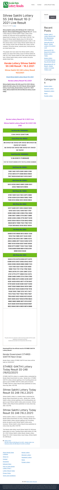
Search (46, 14)
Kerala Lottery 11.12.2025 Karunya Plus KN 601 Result (49, 60)
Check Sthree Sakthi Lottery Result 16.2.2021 (20, 77)
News (45, 93)
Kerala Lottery (8, 440)
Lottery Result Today (49, 4)
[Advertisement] (20, 107)
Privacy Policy (7, 473)
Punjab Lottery (48, 96)
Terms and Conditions (9, 475)
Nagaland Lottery (49, 91)
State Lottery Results (31, 481)
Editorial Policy (7, 464)
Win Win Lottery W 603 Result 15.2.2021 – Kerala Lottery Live (19, 442)
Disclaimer (6, 461)
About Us (5, 456)
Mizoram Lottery (49, 88)
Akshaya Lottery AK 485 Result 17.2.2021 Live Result (17, 443)
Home (32, 4)
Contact (39, 4)
